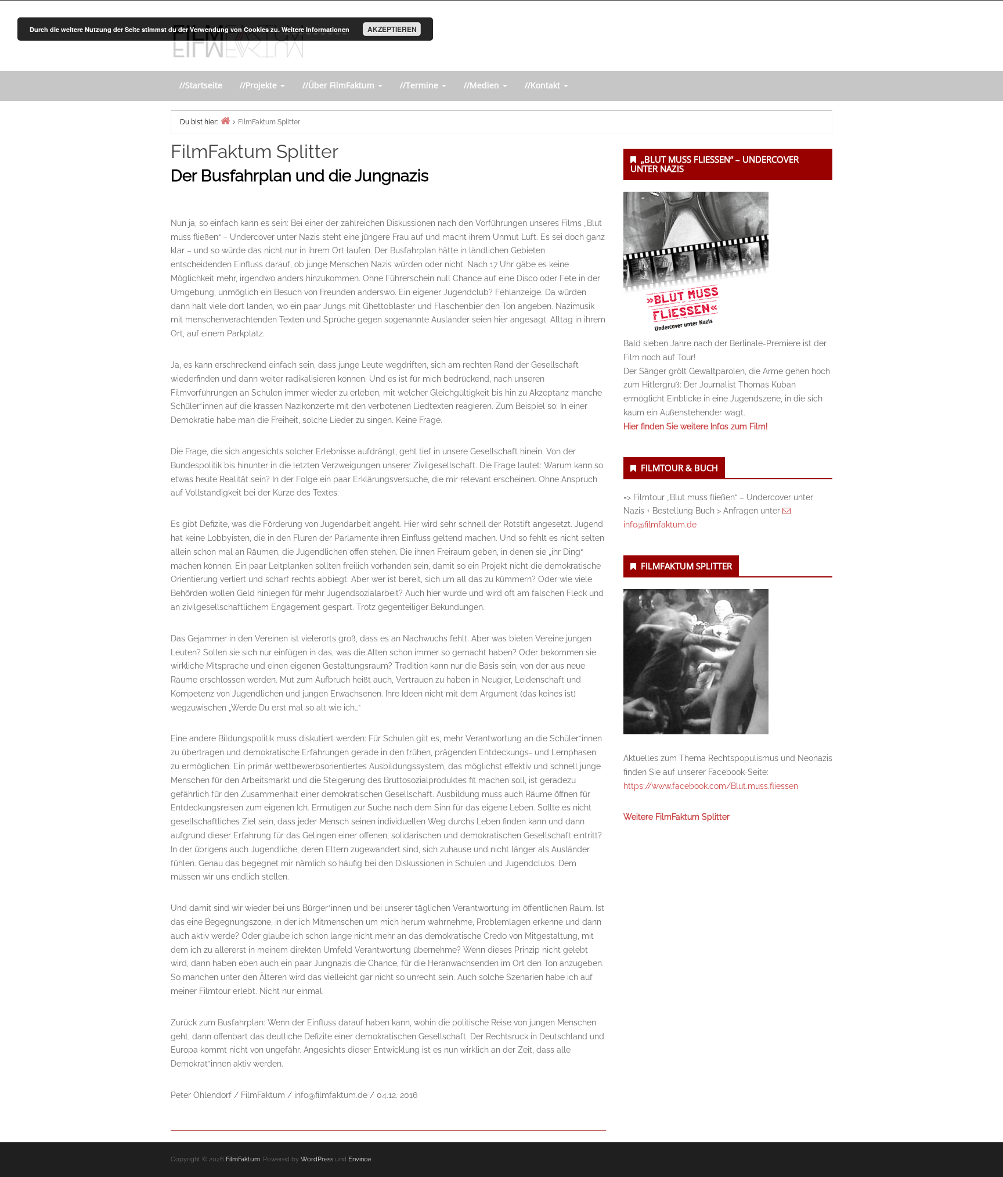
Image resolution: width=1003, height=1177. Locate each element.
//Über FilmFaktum (339, 85)
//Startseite (200, 85)
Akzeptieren (392, 29)
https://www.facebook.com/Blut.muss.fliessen (710, 786)
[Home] (225, 120)
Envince (359, 1159)
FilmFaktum (243, 1159)
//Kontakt (543, 85)
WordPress (317, 1159)
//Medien (482, 85)
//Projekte (259, 85)
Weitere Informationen (315, 29)
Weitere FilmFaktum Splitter (676, 816)
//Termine (420, 85)
